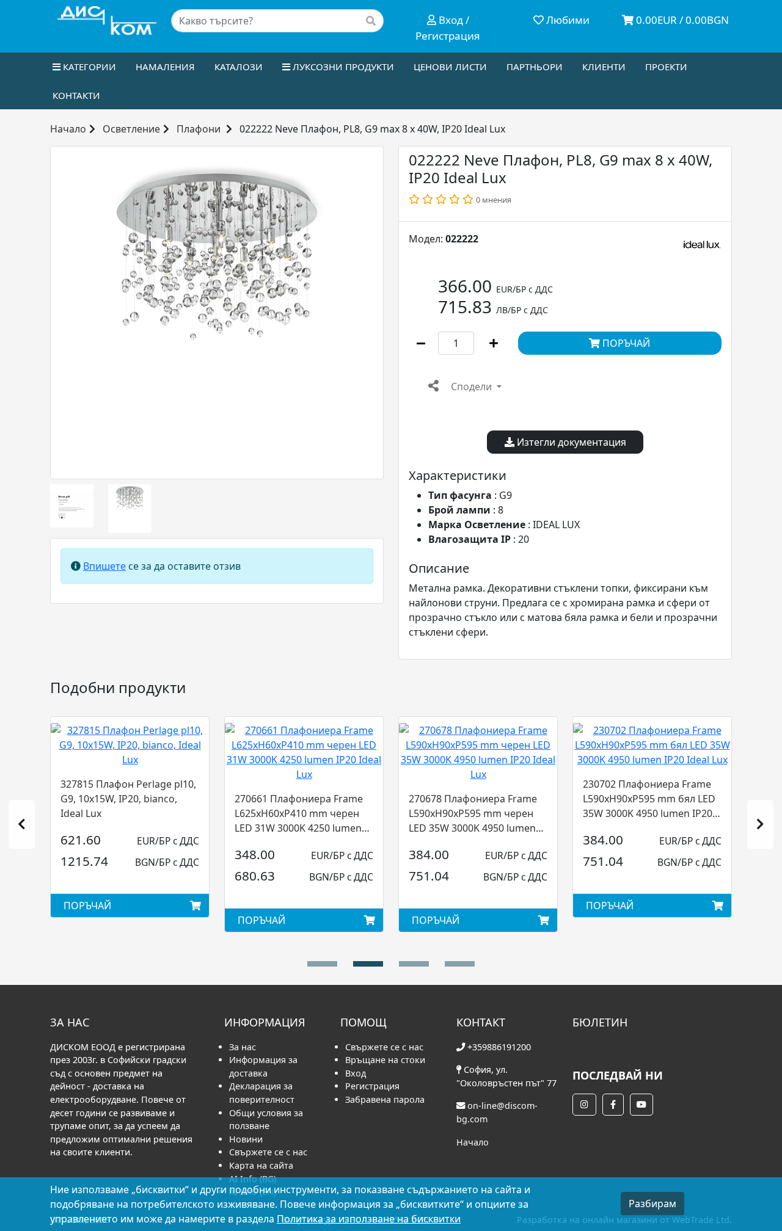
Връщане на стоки (385, 1060)
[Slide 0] (322, 964)
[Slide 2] (414, 964)
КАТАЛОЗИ (238, 66)
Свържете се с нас (268, 1152)
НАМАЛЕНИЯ (165, 66)
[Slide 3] (460, 964)
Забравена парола (385, 1099)
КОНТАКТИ (76, 95)
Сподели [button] (471, 386)
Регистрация (372, 1086)
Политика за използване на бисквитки (369, 1219)
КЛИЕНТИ (604, 66)
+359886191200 (499, 1047)
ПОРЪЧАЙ (625, 343)
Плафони (199, 129)
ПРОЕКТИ (666, 66)
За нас (242, 1047)
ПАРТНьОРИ (534, 66)
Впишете (104, 566)
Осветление (131, 129)
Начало (68, 129)
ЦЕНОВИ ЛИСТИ (450, 66)
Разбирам (652, 1203)
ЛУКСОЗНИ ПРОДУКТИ (342, 66)
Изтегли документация (570, 442)
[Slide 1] (368, 964)
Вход (355, 1073)
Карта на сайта (261, 1165)
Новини (246, 1139)
